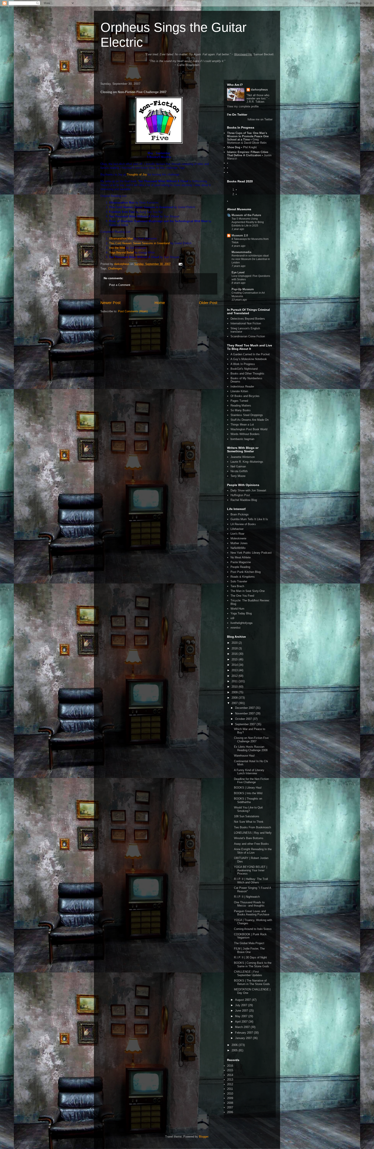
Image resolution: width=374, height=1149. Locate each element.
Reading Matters (241, 405)
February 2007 (244, 1032)
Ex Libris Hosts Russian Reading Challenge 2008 (251, 748)
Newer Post (110, 303)
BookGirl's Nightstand (244, 368)
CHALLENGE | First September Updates (248, 973)
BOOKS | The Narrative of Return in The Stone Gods (252, 982)
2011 (235, 681)
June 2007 (242, 1010)
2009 (235, 692)
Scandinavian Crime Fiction (248, 336)
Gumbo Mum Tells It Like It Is (249, 519)
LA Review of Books (243, 524)
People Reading (240, 567)
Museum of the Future (246, 215)
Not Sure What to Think (248, 821)
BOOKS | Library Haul (247, 787)
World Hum (237, 608)
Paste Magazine (241, 562)
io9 (232, 618)
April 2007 (241, 1021)
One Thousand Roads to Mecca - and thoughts (249, 904)
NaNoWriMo (238, 548)
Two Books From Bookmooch (252, 827)
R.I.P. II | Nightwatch (247, 896)
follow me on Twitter (260, 119)
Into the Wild (117, 247)
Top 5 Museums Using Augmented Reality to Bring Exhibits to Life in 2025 (248, 222)
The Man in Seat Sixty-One (248, 591)
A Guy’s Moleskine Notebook (249, 359)
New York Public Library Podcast (251, 552)
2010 (235, 686)
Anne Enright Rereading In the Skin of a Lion (253, 851)
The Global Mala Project (249, 943)
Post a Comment (119, 285)
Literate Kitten (239, 391)
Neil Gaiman (238, 466)
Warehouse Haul (244, 755)
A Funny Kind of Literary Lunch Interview (249, 771)
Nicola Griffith (239, 471)
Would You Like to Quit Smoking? (248, 809)
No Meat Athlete (241, 557)
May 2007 (241, 1016)
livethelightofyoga (241, 623)
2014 (235, 664)
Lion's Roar (237, 533)
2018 (235, 648)
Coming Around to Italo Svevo (252, 929)
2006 (235, 1045)
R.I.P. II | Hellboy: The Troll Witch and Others (251, 880)
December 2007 (245, 707)
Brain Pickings (240, 514)
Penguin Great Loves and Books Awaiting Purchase (251, 913)
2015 (235, 659)
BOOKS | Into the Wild (248, 793)
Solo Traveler (239, 581)
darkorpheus (259, 89)
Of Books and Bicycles (245, 396)
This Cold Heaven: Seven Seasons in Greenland (139, 243)
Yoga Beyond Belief (121, 252)
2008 (235, 697)
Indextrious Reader (242, 386)
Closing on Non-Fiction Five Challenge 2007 (251, 739)
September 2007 (245, 724)
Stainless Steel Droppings (247, 415)
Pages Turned (239, 400)
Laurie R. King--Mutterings (247, 461)
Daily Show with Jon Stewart (248, 490)
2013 (235, 670)
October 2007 (244, 718)
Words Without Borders (245, 434)
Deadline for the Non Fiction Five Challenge (251, 780)
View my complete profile (243, 106)
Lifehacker (237, 529)
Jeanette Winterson (243, 457)
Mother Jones (239, 543)
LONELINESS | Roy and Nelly (253, 832)
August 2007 (243, 999)
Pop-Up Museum (243, 289)
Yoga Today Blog (241, 613)
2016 (235, 653)
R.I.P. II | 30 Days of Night (250, 957)
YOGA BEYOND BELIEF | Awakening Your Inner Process (250, 870)
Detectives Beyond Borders (248, 318)
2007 (235, 703)
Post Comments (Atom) (133, 311)
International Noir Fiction (246, 323)
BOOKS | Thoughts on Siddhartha (248, 800)
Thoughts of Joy (137, 174)
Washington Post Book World (249, 429)
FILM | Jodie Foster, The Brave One (249, 950)
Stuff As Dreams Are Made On (250, 419)
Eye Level (238, 272)
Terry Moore (238, 476)
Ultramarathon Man (121, 238)
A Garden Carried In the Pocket (250, 354)
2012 (235, 675)
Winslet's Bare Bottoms (248, 838)
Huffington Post (240, 495)
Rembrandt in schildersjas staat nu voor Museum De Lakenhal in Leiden (251, 259)
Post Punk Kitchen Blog (246, 572)
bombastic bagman (242, 439)
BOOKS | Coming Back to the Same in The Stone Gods (252, 964)
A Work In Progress (243, 364)
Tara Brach (237, 586)
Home (160, 303)
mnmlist (235, 627)
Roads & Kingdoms (243, 576)
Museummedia (241, 252)
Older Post (208, 303)
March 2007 (243, 1027)
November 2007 (245, 713)
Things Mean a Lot (242, 424)
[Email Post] (180, 264)
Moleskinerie (238, 538)
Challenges (115, 268)
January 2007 (244, 1038)
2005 (235, 1050)
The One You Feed (242, 595)
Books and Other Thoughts (247, 373)
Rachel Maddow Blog (244, 500)
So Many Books (241, 410)
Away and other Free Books (251, 843)
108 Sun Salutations (246, 816)
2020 (235, 642)
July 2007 (241, 1005)
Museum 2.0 (240, 235)
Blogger (203, 1136)
